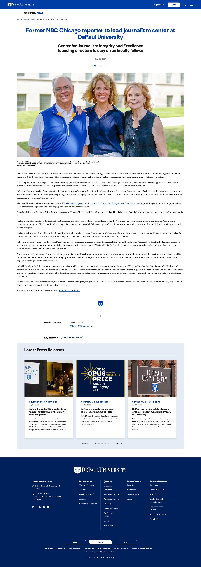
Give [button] (126, 542)
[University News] (33, 13)
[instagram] (40, 507)
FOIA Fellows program (72, 203)
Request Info (158, 4)
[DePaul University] (24, 4)
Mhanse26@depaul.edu (81, 326)
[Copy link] (106, 65)
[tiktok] (37, 507)
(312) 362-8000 (42, 494)
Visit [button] (75, 542)
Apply (174, 4)
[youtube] (48, 507)
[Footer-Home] (100, 470)
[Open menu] (191, 5)
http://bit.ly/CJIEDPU (69, 291)
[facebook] (44, 507)
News (33, 19)
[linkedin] (33, 507)
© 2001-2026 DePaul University (100, 558)
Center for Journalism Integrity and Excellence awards (116, 203)
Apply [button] (100, 542)
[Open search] (185, 5)
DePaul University (23, 19)
